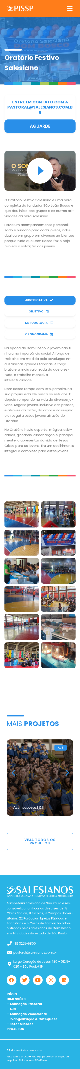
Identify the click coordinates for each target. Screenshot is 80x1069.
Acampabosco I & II (28, 807)
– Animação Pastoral (24, 1004)
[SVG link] (20, 8)
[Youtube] (38, 980)
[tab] (40, 300)
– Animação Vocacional (27, 1014)
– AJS (11, 1009)
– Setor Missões (20, 1024)
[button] (69, 8)
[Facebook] (11, 980)
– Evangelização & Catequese (32, 1019)
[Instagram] (51, 980)
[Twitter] (25, 980)
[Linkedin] (64, 980)
